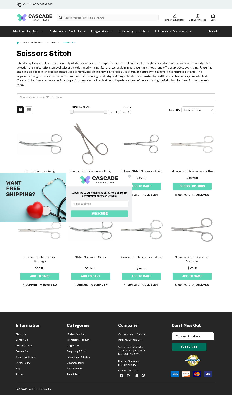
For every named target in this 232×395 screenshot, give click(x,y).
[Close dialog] (129, 176)
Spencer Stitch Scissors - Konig (91, 171)
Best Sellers (73, 374)
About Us (21, 334)
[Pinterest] (143, 375)
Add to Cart (141, 186)
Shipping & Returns (26, 357)
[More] (42, 31)
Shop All (213, 31)
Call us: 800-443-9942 (38, 4)
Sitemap (20, 374)
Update (127, 107)
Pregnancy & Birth (131, 31)
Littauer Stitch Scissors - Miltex (192, 171)
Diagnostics (99, 31)
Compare (184, 195)
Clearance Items (75, 362)
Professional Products (65, 31)
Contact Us (22, 339)
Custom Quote (24, 345)
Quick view (151, 195)
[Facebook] (121, 375)
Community (22, 351)
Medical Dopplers (26, 31)
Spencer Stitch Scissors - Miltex (141, 257)
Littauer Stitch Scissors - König (141, 171)
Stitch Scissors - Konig (40, 171)
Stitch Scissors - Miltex (90, 257)
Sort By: (174, 109)
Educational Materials (171, 31)
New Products (74, 368)
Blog (18, 368)
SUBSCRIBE (99, 213)
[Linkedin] (136, 375)
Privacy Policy (23, 362)
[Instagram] (129, 375)
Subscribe (189, 346)
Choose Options (192, 186)
